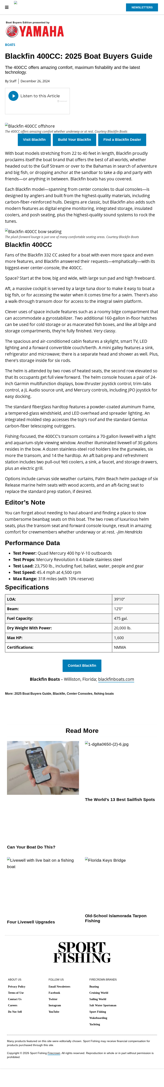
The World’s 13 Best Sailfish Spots (120, 799)
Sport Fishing (97, 1011)
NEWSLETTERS (142, 7)
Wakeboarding (98, 1017)
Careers (12, 1005)
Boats (10, 45)
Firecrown (54, 1053)
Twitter (53, 999)
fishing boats (104, 693)
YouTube (54, 1011)
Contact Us (14, 999)
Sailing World (97, 999)
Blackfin (59, 693)
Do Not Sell (15, 1011)
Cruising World (98, 992)
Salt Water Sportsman (102, 1005)
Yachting (94, 1024)
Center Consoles (79, 693)
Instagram (55, 1005)
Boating (94, 986)
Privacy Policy (16, 986)
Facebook (54, 992)
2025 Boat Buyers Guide (32, 693)
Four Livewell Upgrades (31, 922)
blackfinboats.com (116, 679)
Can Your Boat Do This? (31, 847)
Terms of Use (16, 992)
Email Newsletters (59, 986)
